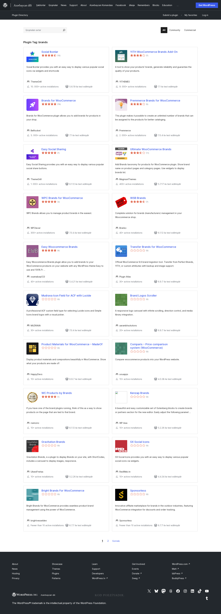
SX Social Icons (139, 441)
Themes (56, 569)
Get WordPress (207, 5)
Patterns (56, 578)
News (15, 569)
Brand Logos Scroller (143, 295)
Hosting (16, 573)
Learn (95, 564)
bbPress (177, 573)
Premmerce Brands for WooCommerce (155, 100)
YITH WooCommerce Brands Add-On (154, 51)
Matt (175, 569)
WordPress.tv (100, 578)
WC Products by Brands (56, 393)
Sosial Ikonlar (49, 51)
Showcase (57, 564)
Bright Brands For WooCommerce (62, 490)
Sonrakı (116, 541)
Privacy (15, 578)
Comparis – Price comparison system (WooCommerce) (149, 346)
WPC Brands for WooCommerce (62, 198)
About (15, 564)
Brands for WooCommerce (58, 100)
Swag (136, 578)
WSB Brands (138, 198)
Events (135, 569)
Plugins (55, 573)
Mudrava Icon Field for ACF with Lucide (66, 295)
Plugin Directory (20, 15)
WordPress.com (181, 564)
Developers (98, 573)
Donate (137, 573)
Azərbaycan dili (48, 595)
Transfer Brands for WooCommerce (153, 246)
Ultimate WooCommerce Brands (150, 149)
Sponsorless (138, 490)
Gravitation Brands (53, 441)
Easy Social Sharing (53, 149)
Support (96, 569)
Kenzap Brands (139, 393)
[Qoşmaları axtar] (64, 30)
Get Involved (138, 564)
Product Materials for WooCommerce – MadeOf (72, 344)
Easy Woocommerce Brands (59, 246)
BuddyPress (179, 578)
